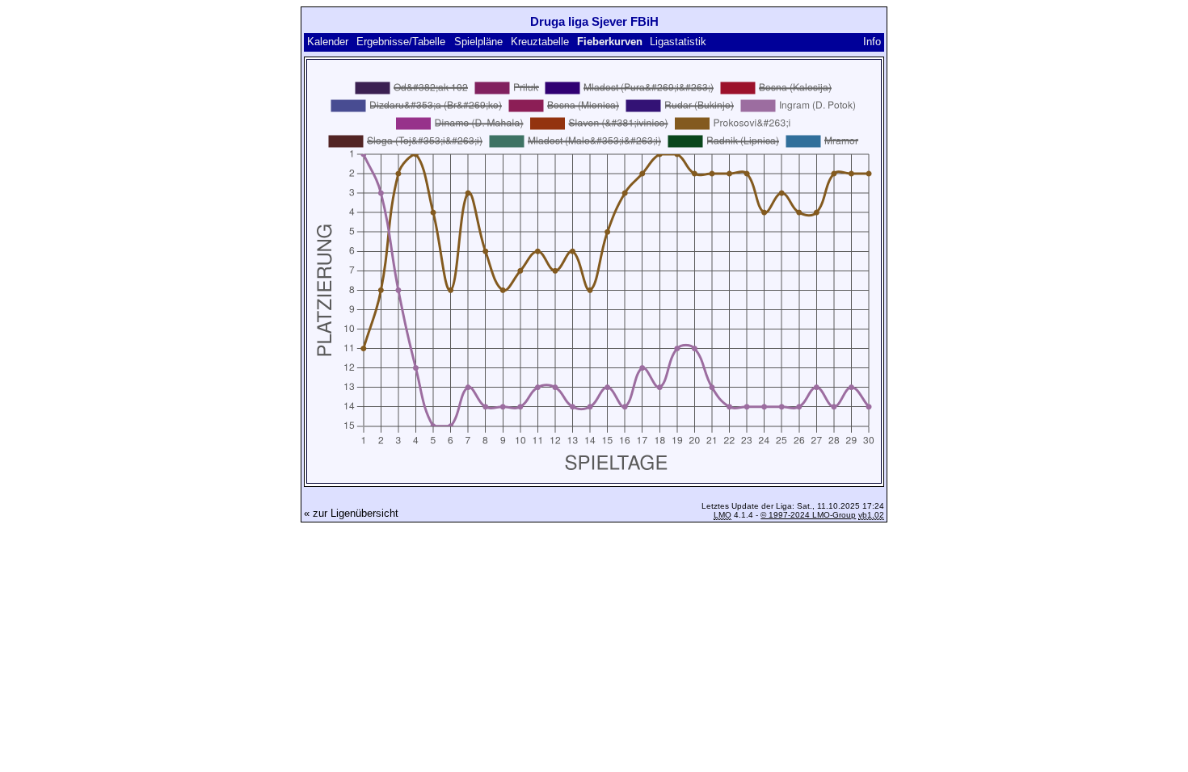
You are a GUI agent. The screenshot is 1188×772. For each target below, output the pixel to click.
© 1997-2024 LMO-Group (808, 514)
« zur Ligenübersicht (351, 513)
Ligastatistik (678, 42)
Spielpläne (478, 42)
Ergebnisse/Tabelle (400, 42)
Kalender (327, 42)
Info (872, 42)
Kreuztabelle (540, 42)
